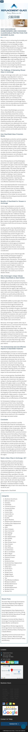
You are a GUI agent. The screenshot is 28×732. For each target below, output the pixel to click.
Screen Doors (8, 568)
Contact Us (13, 724)
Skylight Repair (9, 574)
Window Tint (8, 591)
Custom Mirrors (9, 514)
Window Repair (9, 585)
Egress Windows (9, 519)
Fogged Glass (8, 525)
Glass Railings (8, 533)
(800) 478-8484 (15, 17)
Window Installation (10, 582)
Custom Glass (8, 512)
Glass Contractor (9, 531)
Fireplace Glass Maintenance (13, 521)
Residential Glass (9, 561)
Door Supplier (9, 516)
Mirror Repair (8, 553)
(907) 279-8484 (15, 16)
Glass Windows (9, 548)
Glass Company (9, 529)
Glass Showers (9, 544)
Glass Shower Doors (10, 542)
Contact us (4, 485)
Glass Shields (8, 538)
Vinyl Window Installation (12, 580)
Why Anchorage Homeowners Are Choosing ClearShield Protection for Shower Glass (14, 32)
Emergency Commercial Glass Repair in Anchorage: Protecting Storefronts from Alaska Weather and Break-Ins (13, 621)
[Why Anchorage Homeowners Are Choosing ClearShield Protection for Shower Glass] (14, 26)
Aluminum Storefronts (11, 499)
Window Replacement (11, 587)
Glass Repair (8, 535)
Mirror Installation (10, 552)
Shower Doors (9, 572)
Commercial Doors (10, 506)
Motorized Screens (10, 555)
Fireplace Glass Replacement (13, 523)
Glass (6, 527)
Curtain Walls (8, 510)
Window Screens (9, 589)
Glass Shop (8, 540)
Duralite (7, 518)
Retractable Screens (10, 565)
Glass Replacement (10, 536)
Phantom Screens (10, 557)
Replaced (7, 559)
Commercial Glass (10, 508)
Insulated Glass (9, 550)
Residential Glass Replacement (13, 563)
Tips (6, 578)
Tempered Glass (9, 576)
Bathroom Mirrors (10, 501)
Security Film (8, 570)
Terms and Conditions (20, 730)
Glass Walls (8, 546)
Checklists (7, 503)
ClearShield (12, 490)
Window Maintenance (11, 584)
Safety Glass (8, 567)
